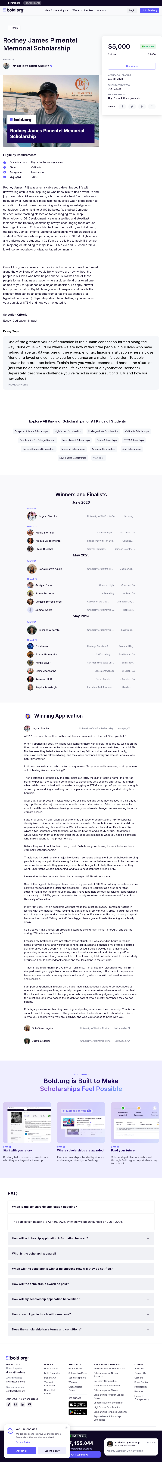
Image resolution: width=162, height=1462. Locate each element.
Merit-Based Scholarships (107, 1385)
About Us (139, 1368)
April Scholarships (131, 449)
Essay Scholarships (107, 440)
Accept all (21, 1450)
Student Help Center (75, 1388)
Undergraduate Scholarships (103, 431)
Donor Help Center (50, 1392)
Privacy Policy (23, 1442)
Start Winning (78, 1454)
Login (132, 10)
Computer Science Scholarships (31, 431)
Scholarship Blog (77, 1377)
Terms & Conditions (49, 1384)
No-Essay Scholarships (106, 1381)
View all (97, 457)
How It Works (51, 1368)
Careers (138, 1377)
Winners (77, 10)
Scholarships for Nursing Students (106, 1375)
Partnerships (140, 1386)
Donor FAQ (50, 1377)
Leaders (88, 10)
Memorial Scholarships (73, 449)
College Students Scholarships (39, 449)
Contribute (132, 66)
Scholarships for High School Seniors (109, 1396)
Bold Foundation (52, 1373)
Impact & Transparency (141, 1398)
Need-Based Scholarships (76, 440)
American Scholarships (103, 449)
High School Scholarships (68, 431)
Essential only (52, 1450)
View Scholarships (55, 10)
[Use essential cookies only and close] (66, 1427)
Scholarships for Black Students (110, 1411)
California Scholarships (137, 431)
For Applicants (32, 2)
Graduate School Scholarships (109, 1368)
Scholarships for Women (106, 1390)
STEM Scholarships (134, 440)
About (100, 10)
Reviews (138, 1391)
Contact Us (140, 1373)
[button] (81, 1207)
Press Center (141, 1382)
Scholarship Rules (78, 1373)
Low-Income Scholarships (72, 457)
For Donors (14, 2)
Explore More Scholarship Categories (107, 1418)
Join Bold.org (149, 10)
